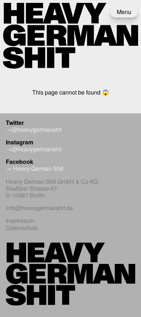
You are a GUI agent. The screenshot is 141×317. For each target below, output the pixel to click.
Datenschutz (22, 227)
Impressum (20, 220)
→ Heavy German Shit (34, 168)
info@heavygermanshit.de (39, 208)
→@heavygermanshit (33, 129)
